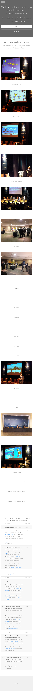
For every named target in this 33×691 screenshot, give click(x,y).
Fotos (16, 26)
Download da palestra (9, 534)
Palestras (16, 31)
